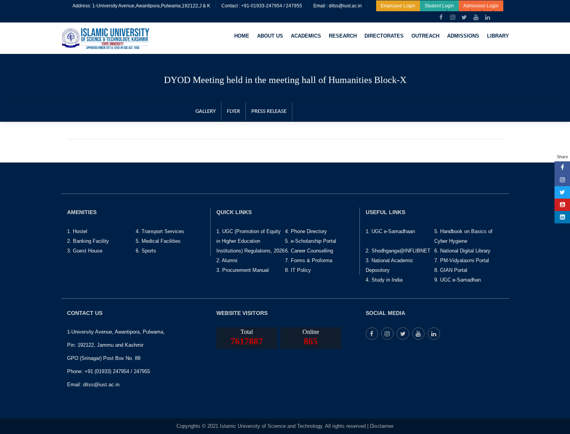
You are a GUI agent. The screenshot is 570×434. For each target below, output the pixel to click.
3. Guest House (84, 251)
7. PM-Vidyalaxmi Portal (461, 260)
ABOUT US (270, 36)
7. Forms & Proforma (308, 260)
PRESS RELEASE (269, 111)
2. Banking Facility (88, 241)
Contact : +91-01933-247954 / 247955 (261, 6)
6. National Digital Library (462, 251)
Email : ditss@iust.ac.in (337, 6)
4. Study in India (384, 280)
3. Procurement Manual (242, 270)
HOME (241, 36)
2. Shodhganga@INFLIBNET (398, 251)
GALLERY (205, 111)
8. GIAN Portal (450, 270)
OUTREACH (425, 36)
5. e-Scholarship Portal (310, 241)
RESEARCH (343, 36)
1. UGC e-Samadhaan (390, 231)
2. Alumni (226, 260)
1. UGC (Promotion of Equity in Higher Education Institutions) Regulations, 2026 (250, 241)
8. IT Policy (298, 270)
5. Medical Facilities (158, 241)
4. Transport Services (160, 231)
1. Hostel (77, 231)
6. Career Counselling (309, 251)
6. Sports (146, 251)
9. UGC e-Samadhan (457, 280)
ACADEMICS (306, 36)
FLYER (233, 111)
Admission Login (481, 6)
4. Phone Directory (306, 231)
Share (562, 156)
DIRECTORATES (384, 36)
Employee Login (398, 6)
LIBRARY (498, 36)
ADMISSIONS (463, 36)
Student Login (439, 6)
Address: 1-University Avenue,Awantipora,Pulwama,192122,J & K (141, 6)
